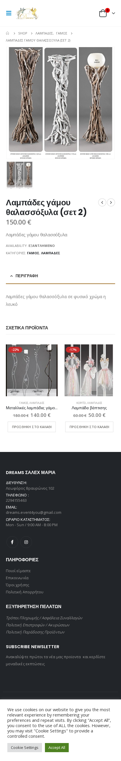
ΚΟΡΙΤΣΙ (81, 403)
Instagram (26, 542)
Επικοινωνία (17, 577)
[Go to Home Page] (8, 33)
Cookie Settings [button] (24, 747)
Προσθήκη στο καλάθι (32, 427)
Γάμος (33, 253)
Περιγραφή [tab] (27, 276)
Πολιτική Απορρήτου (24, 592)
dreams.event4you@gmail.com (33, 512)
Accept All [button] (56, 747)
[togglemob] (10, 13)
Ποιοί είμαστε (18, 570)
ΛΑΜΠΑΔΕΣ (50, 253)
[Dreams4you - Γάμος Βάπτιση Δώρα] (27, 13)
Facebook (12, 542)
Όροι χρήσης (17, 584)
